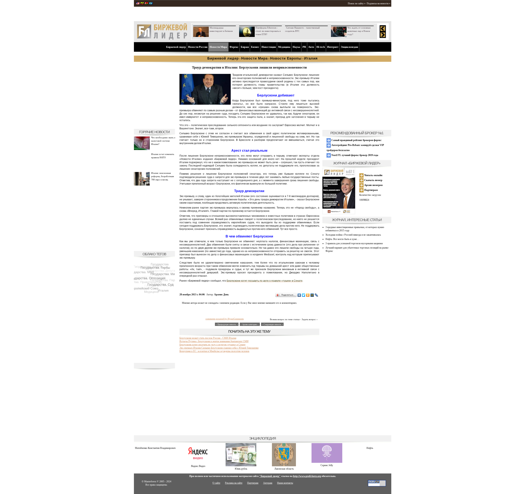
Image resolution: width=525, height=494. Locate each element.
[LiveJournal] (316, 295)
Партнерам (371, 189)
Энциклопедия (349, 46)
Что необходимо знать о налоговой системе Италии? (163, 140)
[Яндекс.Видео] (198, 462)
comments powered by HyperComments (224, 318)
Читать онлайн (373, 175)
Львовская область (284, 468)
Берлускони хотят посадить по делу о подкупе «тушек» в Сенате (212, 344)
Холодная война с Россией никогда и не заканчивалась (353, 234)
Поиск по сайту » (356, 3)
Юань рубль (241, 468)
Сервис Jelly (327, 465)
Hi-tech (320, 46)
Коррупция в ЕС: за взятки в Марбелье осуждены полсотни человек (214, 351)
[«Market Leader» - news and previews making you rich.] (138, 3)
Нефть (369, 448)
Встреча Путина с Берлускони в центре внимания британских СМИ (214, 341)
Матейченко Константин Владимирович (155, 448)
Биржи (245, 46)
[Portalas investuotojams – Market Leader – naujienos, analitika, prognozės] (142, 3)
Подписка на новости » (378, 3)
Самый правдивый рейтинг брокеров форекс (356, 140)
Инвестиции (268, 46)
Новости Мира (218, 46)
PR (304, 46)
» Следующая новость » (272, 324)
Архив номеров (373, 185)
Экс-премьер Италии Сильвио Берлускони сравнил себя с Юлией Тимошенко (219, 347)
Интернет (332, 46)
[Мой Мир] (312, 295)
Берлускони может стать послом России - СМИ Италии (207, 338)
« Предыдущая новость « (227, 324)
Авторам (267, 482)
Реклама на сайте (233, 482)
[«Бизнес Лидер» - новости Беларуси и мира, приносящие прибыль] (146, 3)
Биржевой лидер (176, 46)
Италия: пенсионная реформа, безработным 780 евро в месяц (162, 176)
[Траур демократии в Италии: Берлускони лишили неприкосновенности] (205, 103)
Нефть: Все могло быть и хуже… (342, 239)
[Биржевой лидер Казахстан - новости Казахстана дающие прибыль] (151, 3)
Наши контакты (285, 482)
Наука (296, 46)
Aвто (311, 46)
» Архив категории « (250, 324)
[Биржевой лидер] (162, 39)
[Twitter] (303, 295)
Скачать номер (373, 180)
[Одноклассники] (308, 295)
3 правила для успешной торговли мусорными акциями (354, 243)
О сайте (216, 482)
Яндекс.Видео (198, 466)
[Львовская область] (284, 465)
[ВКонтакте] (299, 295)
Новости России (197, 46)
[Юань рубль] (241, 465)
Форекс (234, 46)
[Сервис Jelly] (327, 462)
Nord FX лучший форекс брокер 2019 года (354, 155)
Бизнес (255, 46)
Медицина (284, 46)
